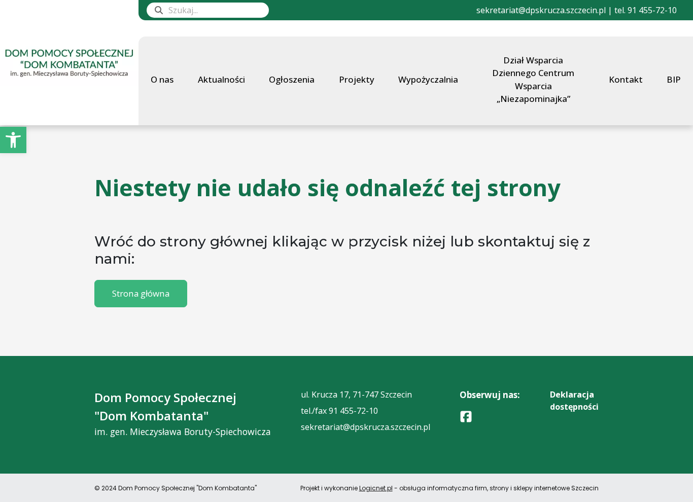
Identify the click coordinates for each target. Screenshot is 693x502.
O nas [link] (162, 79)
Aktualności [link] (221, 79)
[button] (159, 10)
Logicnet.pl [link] (376, 488)
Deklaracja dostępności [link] (574, 400)
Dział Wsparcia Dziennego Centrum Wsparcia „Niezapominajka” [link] (533, 79)
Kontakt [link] (626, 79)
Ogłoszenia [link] (292, 79)
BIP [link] (674, 79)
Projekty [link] (356, 79)
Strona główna (140, 293)
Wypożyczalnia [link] (428, 79)
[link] (13, 140)
